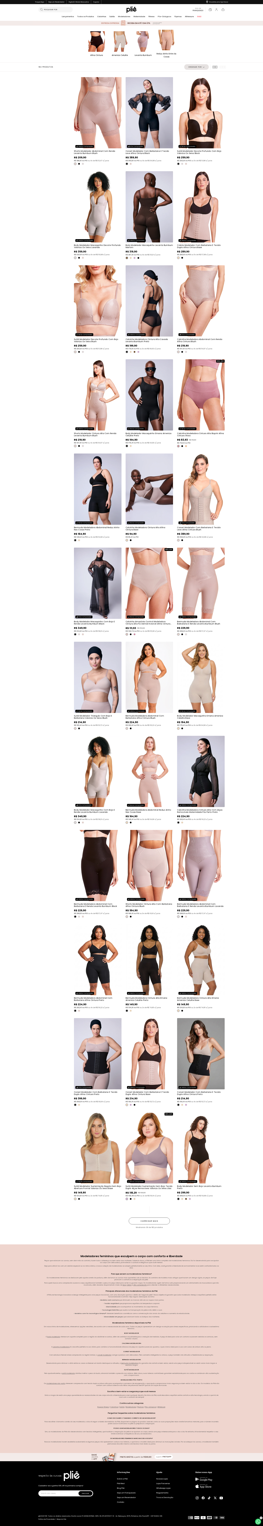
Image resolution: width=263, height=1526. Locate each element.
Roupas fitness (103, 1407)
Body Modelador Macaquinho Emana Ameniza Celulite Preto (148, 434)
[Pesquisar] (41, 9)
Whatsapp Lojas (163, 1488)
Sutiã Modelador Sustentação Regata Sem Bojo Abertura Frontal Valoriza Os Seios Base (97, 1187)
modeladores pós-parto (55, 1383)
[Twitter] (215, 1498)
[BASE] (130, 258)
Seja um (198, 10)
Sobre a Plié (122, 1479)
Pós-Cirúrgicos (164, 17)
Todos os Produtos (85, 17)
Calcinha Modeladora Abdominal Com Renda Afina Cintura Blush (199, 340)
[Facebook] (203, 1498)
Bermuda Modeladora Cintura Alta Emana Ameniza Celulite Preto (146, 999)
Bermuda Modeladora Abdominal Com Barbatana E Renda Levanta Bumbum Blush (198, 622)
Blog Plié (121, 1488)
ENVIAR (85, 1493)
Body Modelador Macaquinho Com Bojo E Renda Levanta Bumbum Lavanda (94, 811)
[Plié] (58, 1476)
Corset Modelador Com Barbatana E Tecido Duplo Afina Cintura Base (147, 1093)
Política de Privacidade (46, 1519)
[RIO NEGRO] (130, 634)
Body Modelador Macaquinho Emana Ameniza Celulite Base (200, 716)
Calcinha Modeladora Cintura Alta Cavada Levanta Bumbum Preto (147, 340)
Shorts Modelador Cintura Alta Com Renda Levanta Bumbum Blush (95, 434)
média (129, 1285)
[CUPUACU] (127, 634)
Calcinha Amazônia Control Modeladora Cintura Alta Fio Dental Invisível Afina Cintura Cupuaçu (148, 623)
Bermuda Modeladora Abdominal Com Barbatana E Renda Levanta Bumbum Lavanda (200, 905)
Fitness (151, 17)
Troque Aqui (39, 2)
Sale (199, 17)
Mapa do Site (61, 1519)
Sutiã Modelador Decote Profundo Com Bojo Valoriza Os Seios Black (199, 152)
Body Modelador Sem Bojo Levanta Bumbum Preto (199, 1187)
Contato (120, 1502)
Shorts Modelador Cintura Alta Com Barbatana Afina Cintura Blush (149, 905)
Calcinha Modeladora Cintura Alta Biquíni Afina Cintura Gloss (200, 434)
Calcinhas (101, 17)
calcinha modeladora (61, 1347)
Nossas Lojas (162, 1479)
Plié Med (121, 1483)
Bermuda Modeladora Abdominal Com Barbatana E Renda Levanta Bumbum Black (95, 905)
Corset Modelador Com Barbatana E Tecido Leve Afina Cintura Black (147, 152)
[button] (223, 9)
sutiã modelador (68, 1373)
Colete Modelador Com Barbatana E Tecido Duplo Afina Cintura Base (199, 246)
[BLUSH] (75, 164)
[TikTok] (209, 1498)
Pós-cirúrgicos (150, 1407)
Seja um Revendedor (56, 2)
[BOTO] (134, 634)
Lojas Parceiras (163, 1483)
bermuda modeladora (129, 1363)
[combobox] (57, 10)
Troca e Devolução (164, 1497)
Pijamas (178, 17)
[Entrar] (216, 9)
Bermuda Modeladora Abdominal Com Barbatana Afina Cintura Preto (93, 999)
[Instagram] (197, 1498)
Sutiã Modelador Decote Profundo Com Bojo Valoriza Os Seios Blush (96, 340)
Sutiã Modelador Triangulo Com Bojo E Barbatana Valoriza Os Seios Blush (93, 716)
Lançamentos (68, 17)
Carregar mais (149, 1221)
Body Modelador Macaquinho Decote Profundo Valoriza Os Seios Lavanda (97, 246)
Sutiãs (112, 17)
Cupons (96, 2)
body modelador (53, 1337)
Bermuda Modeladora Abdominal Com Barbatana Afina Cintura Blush (145, 716)
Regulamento (162, 1492)
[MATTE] (186, 446)
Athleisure (189, 17)
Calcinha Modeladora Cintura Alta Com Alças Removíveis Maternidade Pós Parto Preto (199, 811)
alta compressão (140, 1285)
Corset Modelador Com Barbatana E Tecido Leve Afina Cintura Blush (199, 528)
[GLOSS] (178, 446)
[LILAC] (134, 258)
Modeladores (124, 17)
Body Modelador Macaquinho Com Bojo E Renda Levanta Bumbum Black (94, 622)
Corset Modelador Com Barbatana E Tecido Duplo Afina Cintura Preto (96, 1093)
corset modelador (104, 1355)
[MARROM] (127, 258)
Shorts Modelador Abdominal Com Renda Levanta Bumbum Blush (94, 152)
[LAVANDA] (83, 164)
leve (124, 1285)
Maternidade (139, 17)
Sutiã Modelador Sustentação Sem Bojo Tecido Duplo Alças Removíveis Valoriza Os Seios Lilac (149, 1187)
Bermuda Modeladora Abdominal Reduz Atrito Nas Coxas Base (148, 811)
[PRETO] (138, 258)
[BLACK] (79, 164)
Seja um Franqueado (126, 1492)
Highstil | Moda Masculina (79, 2)
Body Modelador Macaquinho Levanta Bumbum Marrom (149, 246)
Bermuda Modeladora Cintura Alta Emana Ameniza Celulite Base (198, 999)
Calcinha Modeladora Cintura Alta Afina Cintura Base (145, 528)
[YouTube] (221, 1498)
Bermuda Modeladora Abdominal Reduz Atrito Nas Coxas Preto (96, 528)
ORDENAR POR (195, 67)
